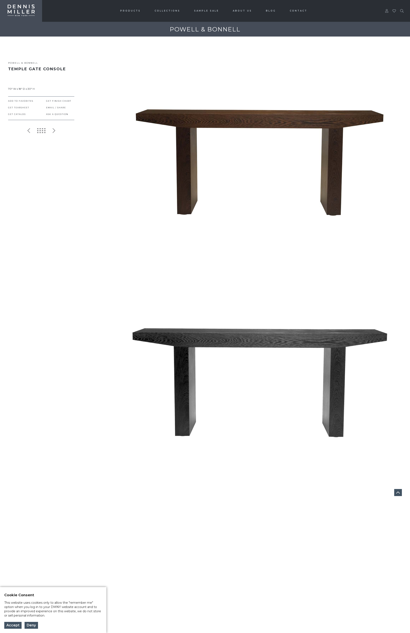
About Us (242, 10)
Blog (271, 10)
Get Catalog (17, 114)
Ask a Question (57, 114)
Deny (31, 625)
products (130, 10)
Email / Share (56, 107)
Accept (12, 625)
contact (298, 10)
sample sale (206, 10)
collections (167, 10)
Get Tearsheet (18, 107)
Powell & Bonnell (23, 63)
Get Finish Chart (58, 101)
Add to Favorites (20, 101)
